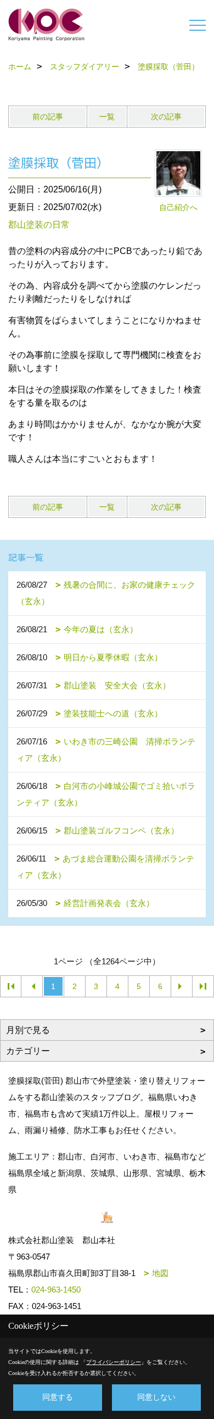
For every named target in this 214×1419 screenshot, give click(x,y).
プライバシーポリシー (113, 1362)
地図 (160, 1273)
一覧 (107, 116)
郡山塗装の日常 (39, 224)
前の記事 (47, 116)
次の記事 (166, 116)
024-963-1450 (56, 1289)
